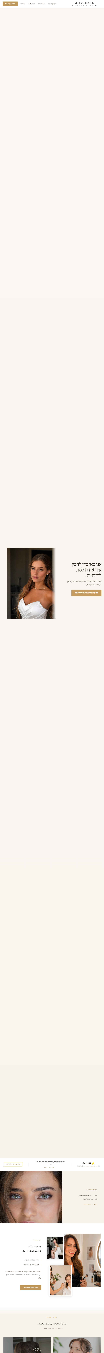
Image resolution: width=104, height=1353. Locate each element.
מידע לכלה (31, 4)
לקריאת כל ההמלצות (13, 1164)
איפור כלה (41, 4)
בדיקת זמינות (10, 4)
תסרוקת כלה (52, 4)
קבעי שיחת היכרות (31, 1288)
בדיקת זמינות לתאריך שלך (86, 593)
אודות (23, 4)
